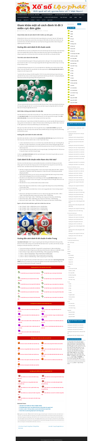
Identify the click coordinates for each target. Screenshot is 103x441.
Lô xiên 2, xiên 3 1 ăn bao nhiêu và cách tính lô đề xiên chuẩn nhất (35, 409)
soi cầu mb (71, 352)
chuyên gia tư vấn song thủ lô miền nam (76, 233)
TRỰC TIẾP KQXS (63, 17)
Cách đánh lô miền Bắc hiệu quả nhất (55, 415)
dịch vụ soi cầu (75, 342)
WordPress (60, 440)
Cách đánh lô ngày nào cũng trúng (24, 417)
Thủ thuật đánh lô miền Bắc (30, 421)
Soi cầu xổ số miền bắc (47, 14)
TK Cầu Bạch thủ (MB (72, 268)
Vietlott (26, 20)
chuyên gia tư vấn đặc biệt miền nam (75, 219)
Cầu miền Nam (73, 63)
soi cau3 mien (79, 346)
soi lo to (78, 359)
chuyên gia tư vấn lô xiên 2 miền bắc (75, 173)
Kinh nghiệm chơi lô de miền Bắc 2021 (27, 418)
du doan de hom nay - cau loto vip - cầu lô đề (27, 30)
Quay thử (50, 20)
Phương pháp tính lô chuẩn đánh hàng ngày (41, 420)
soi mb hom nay (72, 361)
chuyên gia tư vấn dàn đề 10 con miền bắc (76, 156)
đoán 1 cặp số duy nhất (75, 363)
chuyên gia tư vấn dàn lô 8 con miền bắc (76, 171)
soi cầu (76, 350)
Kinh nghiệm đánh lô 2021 (40, 418)
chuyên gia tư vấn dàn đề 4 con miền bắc (76, 149)
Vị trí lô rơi (39, 421)
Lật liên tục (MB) (73, 56)
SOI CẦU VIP (70, 350)
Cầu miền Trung (73, 65)
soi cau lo (70, 347)
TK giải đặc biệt (73, 80)
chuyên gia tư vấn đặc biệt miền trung (75, 194)
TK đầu (71, 75)
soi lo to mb (82, 359)
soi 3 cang (70, 346)
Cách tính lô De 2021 (35, 417)
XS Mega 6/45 (73, 43)
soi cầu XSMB (76, 357)
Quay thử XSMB (73, 97)
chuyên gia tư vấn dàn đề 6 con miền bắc (76, 152)
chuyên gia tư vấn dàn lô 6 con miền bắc (76, 168)
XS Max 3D (72, 51)
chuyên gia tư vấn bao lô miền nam (75, 215)
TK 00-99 (72, 85)
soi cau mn (76, 347)
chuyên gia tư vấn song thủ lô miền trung (76, 208)
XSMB (71, 17)
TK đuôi (72, 78)
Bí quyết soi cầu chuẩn (36, 17)
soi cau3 (74, 346)
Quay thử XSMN (73, 102)
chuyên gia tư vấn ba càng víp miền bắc (76, 137)
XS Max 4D (72, 46)
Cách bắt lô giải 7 (44, 414)
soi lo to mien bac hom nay (76, 360)
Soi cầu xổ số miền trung (78, 14)
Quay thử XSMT (73, 100)
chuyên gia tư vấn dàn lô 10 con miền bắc (76, 162)
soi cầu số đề (78, 355)
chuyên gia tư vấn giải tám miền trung (75, 196)
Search (79, 24)
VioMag (44, 440)
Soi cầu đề (77, 358)
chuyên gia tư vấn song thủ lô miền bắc (76, 185)
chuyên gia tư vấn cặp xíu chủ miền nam (76, 217)
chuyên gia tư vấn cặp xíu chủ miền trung (76, 192)
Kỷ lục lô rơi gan (48, 418)
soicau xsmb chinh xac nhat (77, 348)
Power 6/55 (72, 48)
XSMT (80, 17)
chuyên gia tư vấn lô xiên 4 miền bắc (75, 177)
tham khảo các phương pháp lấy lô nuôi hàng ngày (32, 410)
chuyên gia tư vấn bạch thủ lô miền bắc (76, 145)
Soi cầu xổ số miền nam (23, 17)
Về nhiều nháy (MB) (74, 60)
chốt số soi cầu (75, 341)
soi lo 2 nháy (74, 359)
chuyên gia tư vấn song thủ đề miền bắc (76, 179)
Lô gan (71, 68)
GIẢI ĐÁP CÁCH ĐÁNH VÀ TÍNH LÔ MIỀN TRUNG (31, 405)
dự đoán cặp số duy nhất (73, 345)
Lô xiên (71, 70)
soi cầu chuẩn (73, 351)
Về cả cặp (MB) (73, 58)
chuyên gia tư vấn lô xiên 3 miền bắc (75, 175)
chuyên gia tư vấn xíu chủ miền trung (75, 210)
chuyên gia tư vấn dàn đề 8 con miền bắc (76, 154)
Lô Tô (43, 20)
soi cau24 (84, 346)
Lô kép (71, 73)
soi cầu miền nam (74, 354)
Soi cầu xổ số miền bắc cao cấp (62, 14)
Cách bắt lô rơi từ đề (52, 414)
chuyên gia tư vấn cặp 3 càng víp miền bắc (76, 147)
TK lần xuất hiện (73, 83)
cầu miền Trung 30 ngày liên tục (55, 426)
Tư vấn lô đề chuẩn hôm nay (51, 17)
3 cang (69, 341)
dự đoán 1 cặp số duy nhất (78, 344)
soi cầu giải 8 (80, 351)
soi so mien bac (82, 361)
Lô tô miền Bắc (73, 87)
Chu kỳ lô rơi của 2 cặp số (45, 417)
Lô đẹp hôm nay (55, 418)
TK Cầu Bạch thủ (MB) (75, 53)
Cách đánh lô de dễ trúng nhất (42, 415)
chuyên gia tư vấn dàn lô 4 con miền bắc (76, 164)
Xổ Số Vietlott (71, 255)
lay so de (82, 345)
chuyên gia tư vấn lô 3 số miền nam (75, 223)
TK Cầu (32, 20)
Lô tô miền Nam (73, 90)
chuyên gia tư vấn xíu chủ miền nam (75, 235)
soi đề (68, 362)
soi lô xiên (82, 360)
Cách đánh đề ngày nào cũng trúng (28, 415)
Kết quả (19, 20)
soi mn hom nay (77, 361)
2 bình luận (46, 30)
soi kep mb (70, 359)
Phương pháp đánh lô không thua (25, 420)
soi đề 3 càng (71, 362)
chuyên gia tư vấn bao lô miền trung (75, 190)
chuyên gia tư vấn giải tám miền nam (75, 221)
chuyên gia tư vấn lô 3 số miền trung (75, 198)
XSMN (75, 17)
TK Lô (38, 20)
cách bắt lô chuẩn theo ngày (35, 414)
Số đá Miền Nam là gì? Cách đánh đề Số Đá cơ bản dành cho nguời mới (36, 407)
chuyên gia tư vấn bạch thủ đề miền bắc (76, 139)
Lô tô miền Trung (74, 92)
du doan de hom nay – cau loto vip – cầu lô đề (28, 14)
